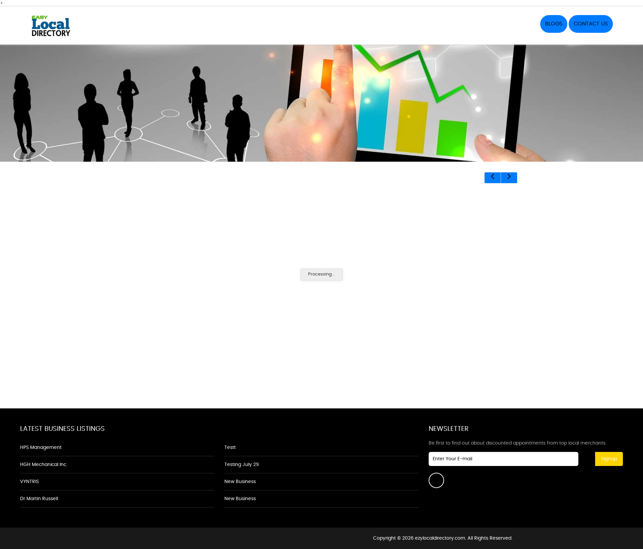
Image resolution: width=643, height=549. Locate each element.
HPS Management (41, 447)
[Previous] (492, 177)
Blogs (553, 23)
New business (240, 481)
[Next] (509, 177)
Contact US (591, 23)
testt (230, 447)
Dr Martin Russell (39, 498)
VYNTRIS (29, 481)
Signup (609, 459)
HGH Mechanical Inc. (43, 464)
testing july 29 (241, 464)
